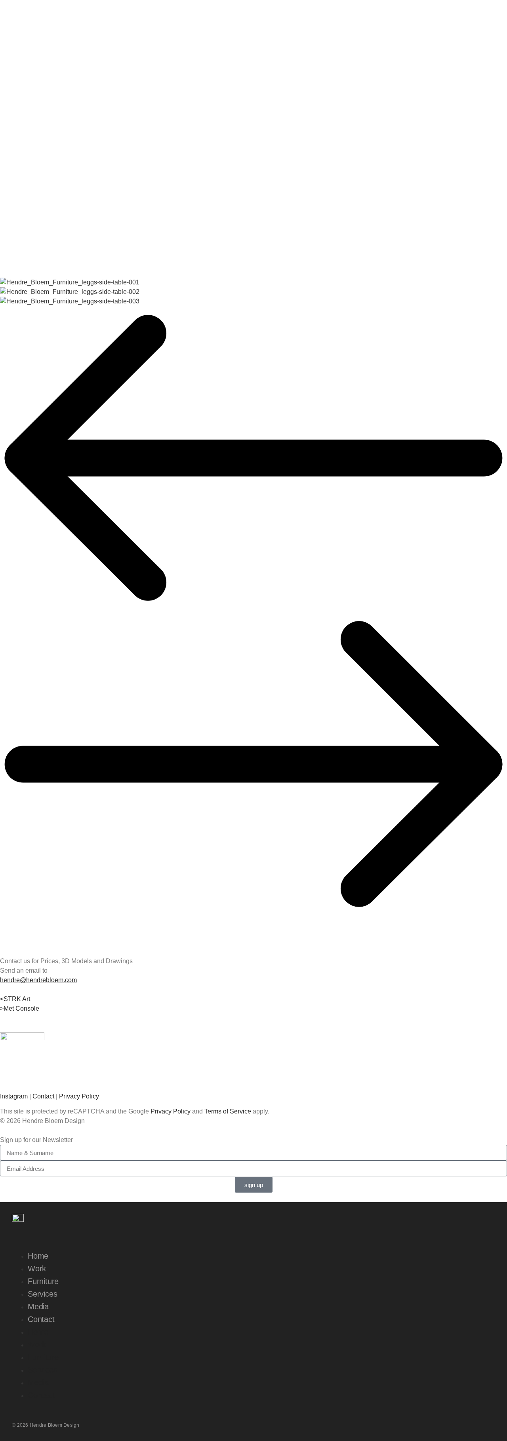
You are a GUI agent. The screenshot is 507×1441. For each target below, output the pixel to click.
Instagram (14, 1096)
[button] (253, 459)
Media (38, 1306)
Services (42, 1294)
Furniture (43, 1281)
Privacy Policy (79, 1096)
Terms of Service (227, 1111)
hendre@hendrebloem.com (38, 980)
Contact (43, 1096)
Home (38, 1256)
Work (37, 1268)
